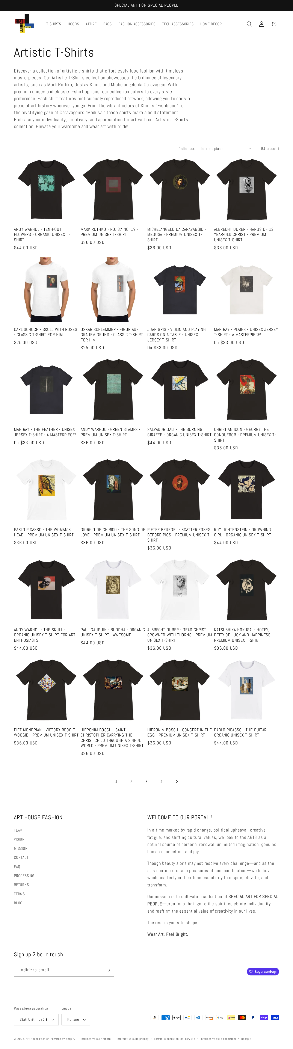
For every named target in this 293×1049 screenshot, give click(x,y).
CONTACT (21, 857)
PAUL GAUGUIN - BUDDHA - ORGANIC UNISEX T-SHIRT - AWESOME (113, 632)
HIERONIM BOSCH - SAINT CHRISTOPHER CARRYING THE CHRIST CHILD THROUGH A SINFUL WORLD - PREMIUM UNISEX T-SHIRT (112, 738)
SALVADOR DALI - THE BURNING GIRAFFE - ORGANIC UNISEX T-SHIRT (179, 432)
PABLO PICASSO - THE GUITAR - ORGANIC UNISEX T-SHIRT (241, 733)
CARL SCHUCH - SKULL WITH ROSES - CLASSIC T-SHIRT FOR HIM (45, 332)
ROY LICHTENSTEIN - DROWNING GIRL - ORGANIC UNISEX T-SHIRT (242, 532)
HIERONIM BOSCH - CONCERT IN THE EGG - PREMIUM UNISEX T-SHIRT (179, 733)
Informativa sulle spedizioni (218, 1038)
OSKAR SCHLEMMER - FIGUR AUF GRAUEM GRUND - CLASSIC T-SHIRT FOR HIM (112, 335)
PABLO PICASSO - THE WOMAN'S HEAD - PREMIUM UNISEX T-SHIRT (44, 532)
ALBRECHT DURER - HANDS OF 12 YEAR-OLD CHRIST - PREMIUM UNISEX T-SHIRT (244, 235)
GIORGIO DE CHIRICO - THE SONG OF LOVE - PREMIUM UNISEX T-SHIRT (113, 532)
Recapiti (246, 1038)
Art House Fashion (37, 1038)
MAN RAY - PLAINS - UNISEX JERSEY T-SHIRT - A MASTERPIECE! (246, 332)
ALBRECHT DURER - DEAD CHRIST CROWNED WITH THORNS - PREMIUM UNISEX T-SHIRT (179, 635)
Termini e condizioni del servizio (174, 1038)
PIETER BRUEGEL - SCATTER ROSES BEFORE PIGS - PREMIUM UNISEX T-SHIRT (179, 535)
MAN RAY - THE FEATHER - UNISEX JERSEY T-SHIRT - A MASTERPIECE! (45, 432)
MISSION (20, 848)
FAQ (17, 866)
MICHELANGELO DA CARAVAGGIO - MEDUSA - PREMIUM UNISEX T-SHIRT (176, 235)
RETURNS (21, 884)
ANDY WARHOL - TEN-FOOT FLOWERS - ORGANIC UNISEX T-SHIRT (42, 235)
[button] (249, 24)
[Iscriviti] (108, 970)
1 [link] (116, 781)
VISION (19, 839)
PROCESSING (24, 875)
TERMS (19, 893)
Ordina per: (186, 148)
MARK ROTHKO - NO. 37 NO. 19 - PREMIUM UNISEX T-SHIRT (109, 232)
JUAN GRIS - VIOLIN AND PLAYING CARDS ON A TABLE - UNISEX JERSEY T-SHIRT (176, 335)
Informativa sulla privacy (133, 1038)
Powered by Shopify (62, 1038)
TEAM (18, 830)
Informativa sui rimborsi (96, 1038)
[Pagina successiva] (177, 781)
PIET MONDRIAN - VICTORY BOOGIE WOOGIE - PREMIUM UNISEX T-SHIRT (46, 733)
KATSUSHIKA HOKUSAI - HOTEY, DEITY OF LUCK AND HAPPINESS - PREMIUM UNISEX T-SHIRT (243, 635)
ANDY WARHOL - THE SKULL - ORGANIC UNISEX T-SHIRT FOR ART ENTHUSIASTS (45, 635)
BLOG (18, 902)
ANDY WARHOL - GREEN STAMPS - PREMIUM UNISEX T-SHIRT (110, 432)
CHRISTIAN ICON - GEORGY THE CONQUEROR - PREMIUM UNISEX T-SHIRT (245, 435)
